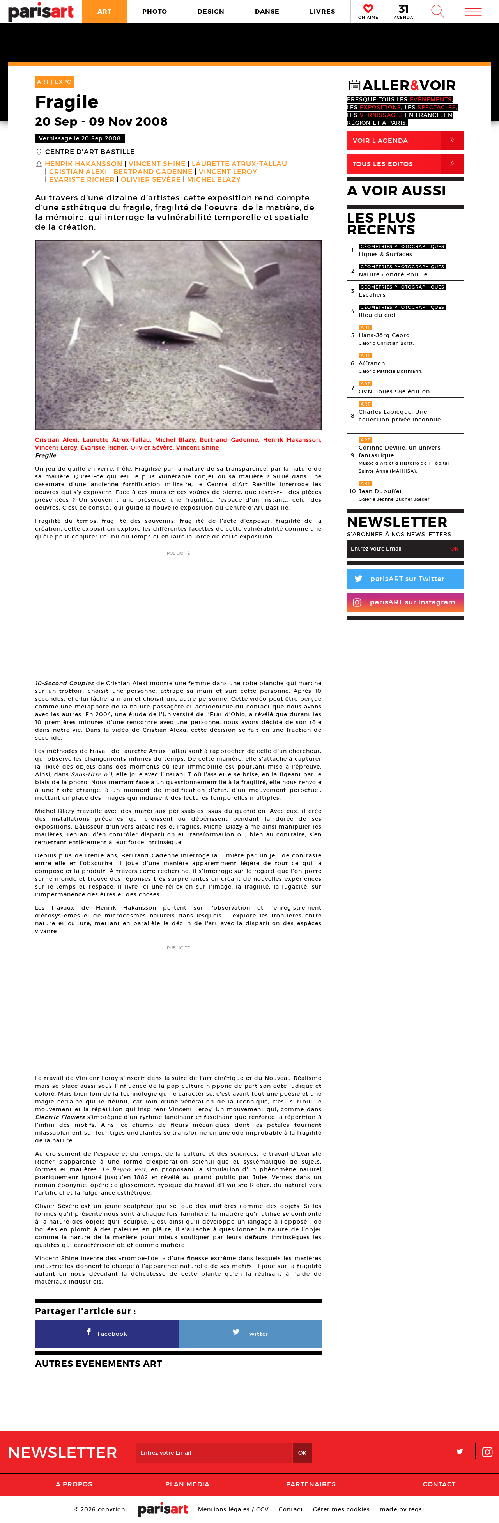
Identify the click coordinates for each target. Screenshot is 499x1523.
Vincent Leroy (228, 172)
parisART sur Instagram (413, 602)
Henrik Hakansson (83, 164)
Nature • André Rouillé (393, 274)
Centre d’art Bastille (90, 152)
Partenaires (311, 1484)
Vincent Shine (157, 164)
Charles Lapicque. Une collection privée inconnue (400, 415)
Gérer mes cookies (341, 1509)
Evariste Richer (82, 180)
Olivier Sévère (151, 180)
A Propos (74, 1484)
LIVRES (322, 11)
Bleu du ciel (377, 315)
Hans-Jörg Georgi (385, 335)
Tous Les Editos (405, 163)
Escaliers (372, 294)
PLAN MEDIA (187, 1484)
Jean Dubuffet (380, 491)
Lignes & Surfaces (385, 254)
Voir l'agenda (405, 140)
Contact (439, 1484)
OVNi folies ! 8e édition (394, 391)
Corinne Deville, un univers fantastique (400, 451)
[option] (178, 335)
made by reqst (402, 1509)
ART (104, 11)
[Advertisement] (178, 612)
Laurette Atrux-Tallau (239, 164)
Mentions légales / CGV (233, 1509)
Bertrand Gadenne (153, 172)
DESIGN (211, 11)
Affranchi (373, 363)
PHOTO (154, 11)
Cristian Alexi (78, 172)
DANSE (267, 11)
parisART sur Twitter (399, 580)
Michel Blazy (214, 180)
